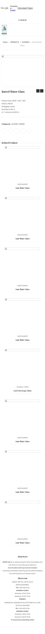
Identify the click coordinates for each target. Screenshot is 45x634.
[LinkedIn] (29, 130)
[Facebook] (4, 130)
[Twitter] (10, 130)
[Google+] (23, 130)
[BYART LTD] (4, 30)
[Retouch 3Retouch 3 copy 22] (22, 71)
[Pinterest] (16, 130)
